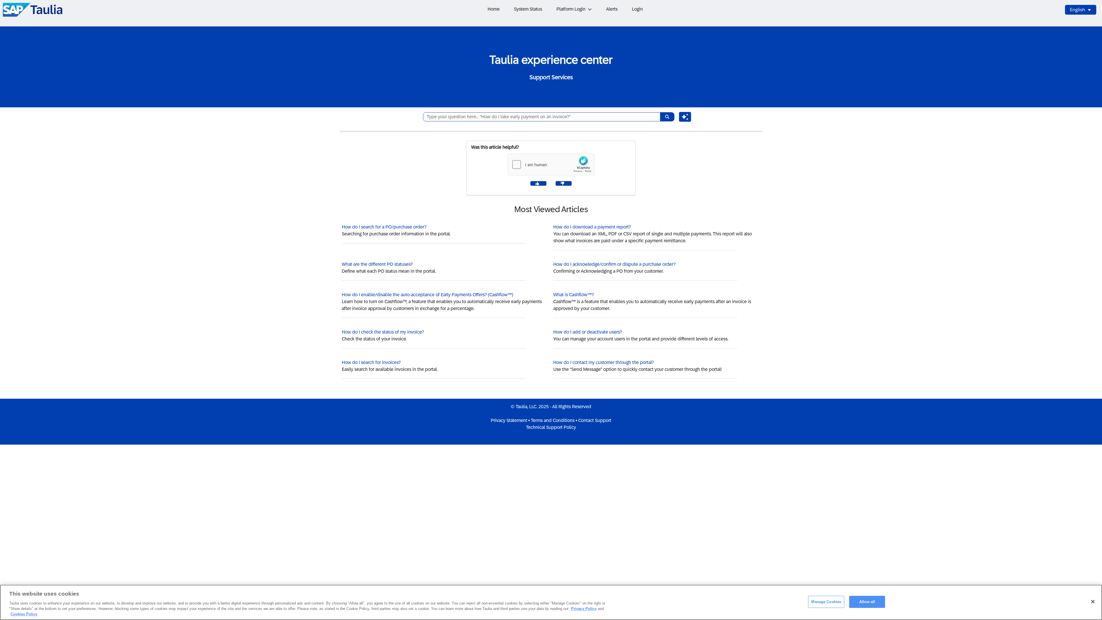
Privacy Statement (509, 420)
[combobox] (539, 117)
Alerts (612, 9)
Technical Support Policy (551, 427)
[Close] (1093, 601)
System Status (528, 9)
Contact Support (594, 420)
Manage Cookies (826, 602)
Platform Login (570, 9)
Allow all (867, 602)
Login (637, 9)
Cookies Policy (24, 614)
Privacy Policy (584, 609)
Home (494, 9)
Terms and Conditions (553, 420)
